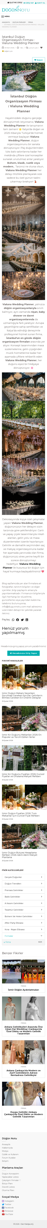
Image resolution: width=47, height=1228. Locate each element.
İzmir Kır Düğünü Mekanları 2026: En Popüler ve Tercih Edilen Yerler (21, 737)
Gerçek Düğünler (13, 877)
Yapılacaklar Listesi (10, 1177)
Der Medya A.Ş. (27, 1224)
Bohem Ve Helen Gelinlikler (18, 916)
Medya (5, 1151)
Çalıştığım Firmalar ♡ (11, 1180)
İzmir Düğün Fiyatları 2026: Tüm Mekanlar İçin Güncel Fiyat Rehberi (21, 816)
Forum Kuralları (9, 1158)
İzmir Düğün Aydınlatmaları (23, 990)
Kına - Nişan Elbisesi (15, 929)
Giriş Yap (29, 3)
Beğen (39, 60)
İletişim (5, 1161)
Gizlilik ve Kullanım (10, 1154)
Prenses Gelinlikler (14, 890)
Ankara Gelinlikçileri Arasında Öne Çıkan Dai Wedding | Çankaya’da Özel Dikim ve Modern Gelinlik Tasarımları (23, 1030)
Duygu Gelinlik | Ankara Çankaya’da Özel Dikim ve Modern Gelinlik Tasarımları (23, 1114)
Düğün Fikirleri (19, 22)
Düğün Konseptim (10, 1174)
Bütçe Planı (7, 1183)
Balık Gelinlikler (12, 896)
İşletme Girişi (15, 2)
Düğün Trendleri (13, 883)
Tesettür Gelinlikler (14, 910)
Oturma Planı (8, 1190)
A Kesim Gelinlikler (14, 903)
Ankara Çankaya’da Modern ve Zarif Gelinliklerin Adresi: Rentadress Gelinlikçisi (24, 1072)
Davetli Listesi (8, 1187)
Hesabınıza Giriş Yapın (24, 653)
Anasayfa (6, 22)
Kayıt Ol (41, 3)
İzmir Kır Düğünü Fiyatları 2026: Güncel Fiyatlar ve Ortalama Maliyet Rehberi (23, 777)
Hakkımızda (7, 1148)
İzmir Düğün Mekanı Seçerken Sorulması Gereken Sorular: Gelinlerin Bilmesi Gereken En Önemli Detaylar (22, 697)
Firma (30, 22)
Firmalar (9, 936)
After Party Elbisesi (14, 923)
